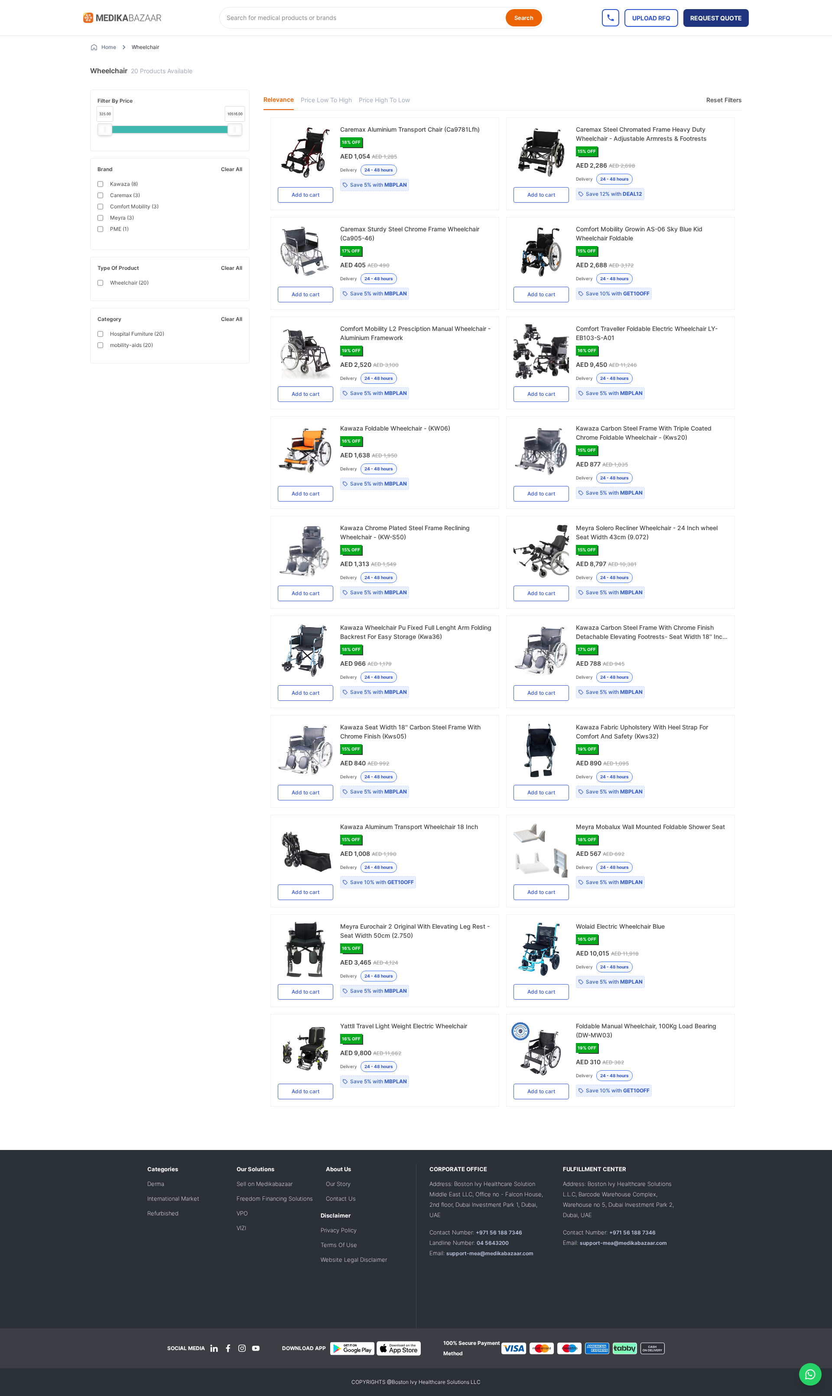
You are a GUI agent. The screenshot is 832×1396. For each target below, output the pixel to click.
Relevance (278, 99)
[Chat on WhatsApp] (810, 1374)
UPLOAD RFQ (651, 18)
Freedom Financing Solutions (275, 1198)
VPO (242, 1213)
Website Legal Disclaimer (354, 1259)
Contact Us (341, 1198)
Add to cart (305, 194)
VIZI (241, 1227)
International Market (173, 1198)
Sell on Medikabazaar (264, 1183)
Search (523, 17)
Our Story (338, 1183)
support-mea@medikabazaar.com (489, 1253)
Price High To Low (384, 100)
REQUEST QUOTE (716, 18)
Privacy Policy (339, 1230)
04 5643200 (493, 1243)
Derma (155, 1183)
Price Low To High (326, 100)
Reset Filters (724, 100)
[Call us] (610, 17)
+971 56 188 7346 (499, 1232)
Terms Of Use (339, 1244)
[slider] (105, 129)
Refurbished (163, 1213)
